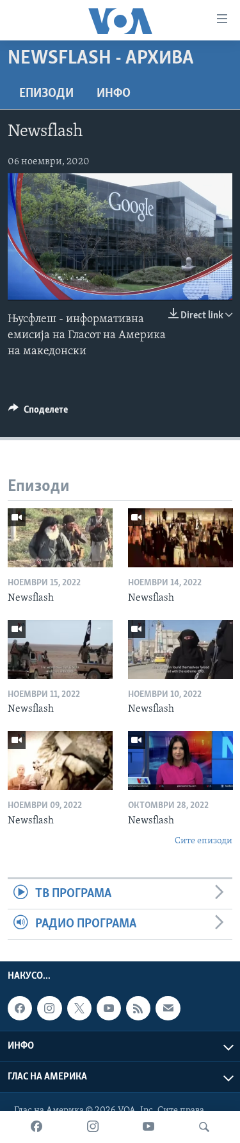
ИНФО (114, 93)
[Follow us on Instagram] (49, 1008)
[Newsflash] (60, 537)
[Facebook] (36, 1127)
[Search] (204, 1127)
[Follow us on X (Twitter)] (79, 1008)
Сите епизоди (203, 841)
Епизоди (46, 93)
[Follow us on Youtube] (109, 1008)
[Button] (38, 412)
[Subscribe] (168, 1008)
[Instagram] (93, 1127)
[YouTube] (148, 1127)
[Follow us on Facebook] (20, 1008)
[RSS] (138, 1008)
